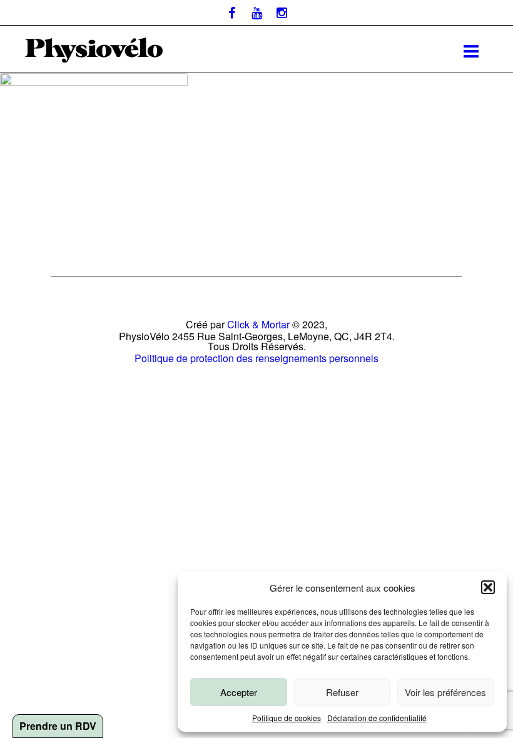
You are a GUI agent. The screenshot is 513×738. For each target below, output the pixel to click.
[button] (488, 587)
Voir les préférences (445, 692)
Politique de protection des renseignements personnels (256, 358)
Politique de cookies (286, 717)
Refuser (342, 692)
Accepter (238, 692)
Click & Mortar (258, 324)
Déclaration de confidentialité (377, 717)
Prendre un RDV (57, 726)
